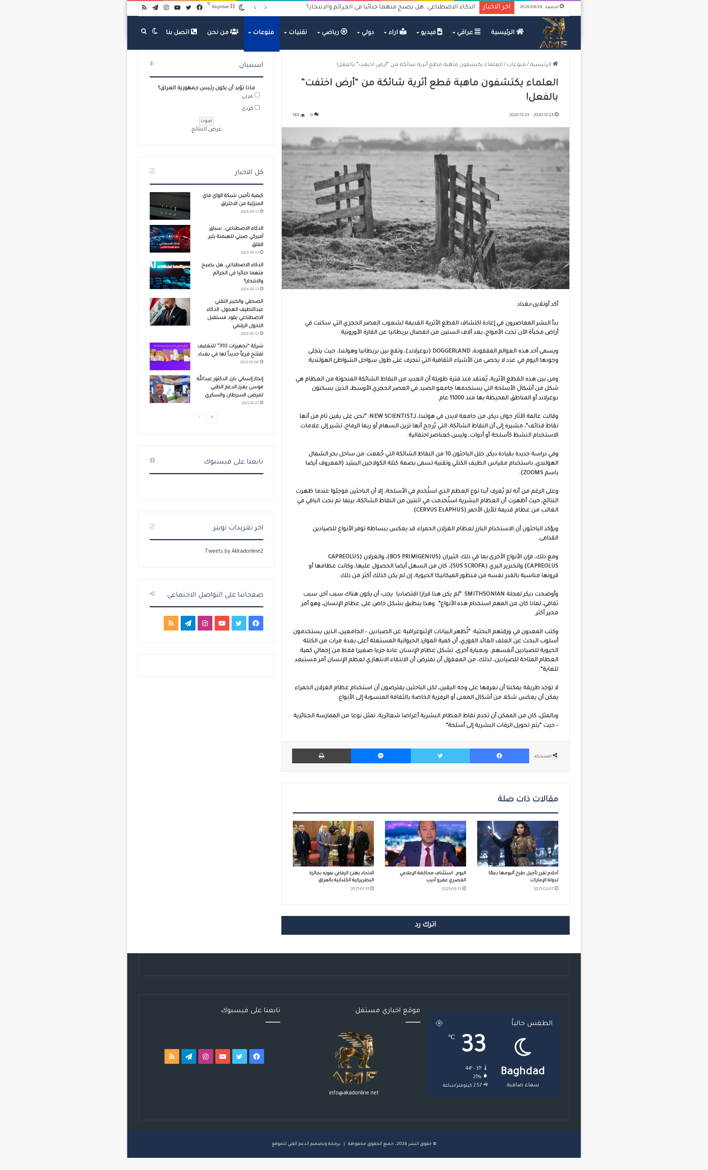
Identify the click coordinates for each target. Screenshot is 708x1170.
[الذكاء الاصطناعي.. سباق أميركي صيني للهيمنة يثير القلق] (170, 239)
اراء (394, 32)
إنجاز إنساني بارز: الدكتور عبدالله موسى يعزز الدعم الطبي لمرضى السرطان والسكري (230, 387)
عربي (247, 97)
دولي (368, 32)
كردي (247, 109)
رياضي (331, 32)
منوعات (263, 32)
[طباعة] (321, 756)
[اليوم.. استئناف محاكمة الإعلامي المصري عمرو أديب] (425, 844)
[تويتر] (440, 756)
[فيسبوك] (499, 756)
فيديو (429, 32)
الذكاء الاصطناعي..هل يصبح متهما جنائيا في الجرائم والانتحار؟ (232, 273)
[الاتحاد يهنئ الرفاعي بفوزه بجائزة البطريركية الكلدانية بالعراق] (333, 844)
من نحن (218, 32)
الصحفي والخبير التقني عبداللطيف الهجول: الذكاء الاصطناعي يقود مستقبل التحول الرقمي (353, 7)
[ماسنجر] (380, 756)
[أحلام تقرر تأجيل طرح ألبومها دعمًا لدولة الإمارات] (517, 844)
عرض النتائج (206, 130)
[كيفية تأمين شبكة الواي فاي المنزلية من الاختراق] (170, 206)
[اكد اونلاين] (554, 32)
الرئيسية (503, 32)
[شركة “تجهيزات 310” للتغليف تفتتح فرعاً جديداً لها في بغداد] (170, 356)
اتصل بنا (178, 32)
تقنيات (298, 32)
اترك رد (425, 925)
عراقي (466, 32)
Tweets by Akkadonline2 (234, 552)
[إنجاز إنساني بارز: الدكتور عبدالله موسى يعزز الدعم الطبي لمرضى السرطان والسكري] (170, 389)
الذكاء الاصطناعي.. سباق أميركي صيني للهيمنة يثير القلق (235, 237)
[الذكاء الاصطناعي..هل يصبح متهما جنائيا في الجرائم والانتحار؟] (170, 275)
